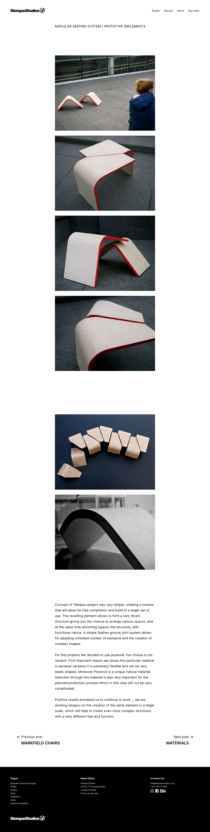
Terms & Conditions (19, 803)
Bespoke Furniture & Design (23, 783)
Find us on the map (89, 793)
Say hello (194, 10)
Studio (156, 10)
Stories (168, 10)
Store (180, 10)
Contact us (15, 796)
